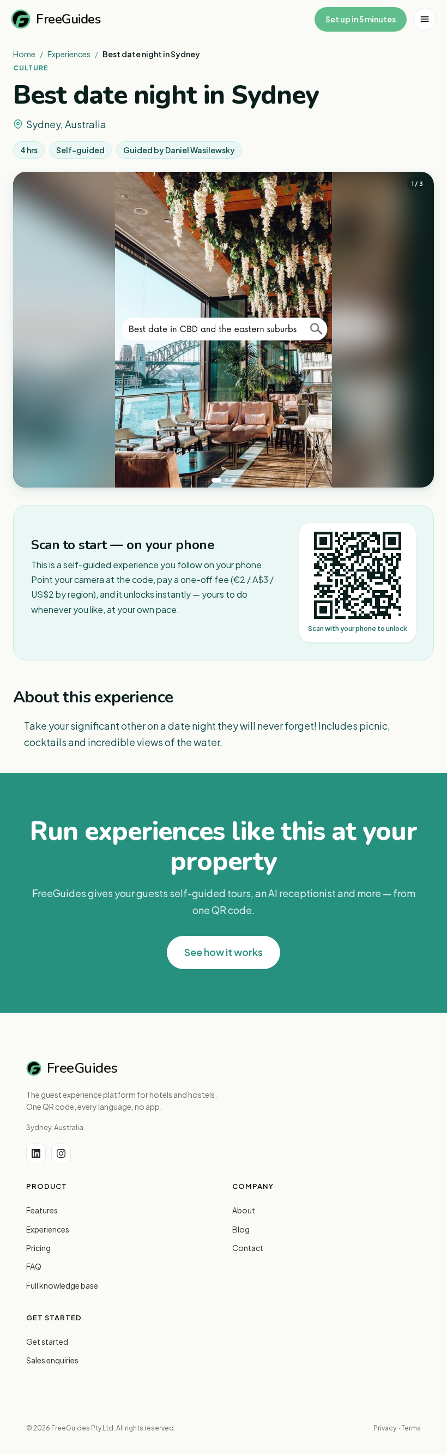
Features (42, 1210)
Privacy (384, 1428)
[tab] (216, 480)
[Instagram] (61, 1153)
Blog (241, 1229)
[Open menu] (424, 19)
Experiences (68, 54)
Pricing (38, 1248)
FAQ (33, 1266)
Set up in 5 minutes (360, 19)
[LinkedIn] (36, 1153)
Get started (47, 1341)
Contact (247, 1248)
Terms (411, 1428)
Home (24, 54)
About (243, 1210)
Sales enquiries (52, 1360)
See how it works (223, 952)
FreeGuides (68, 19)
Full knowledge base (62, 1285)
